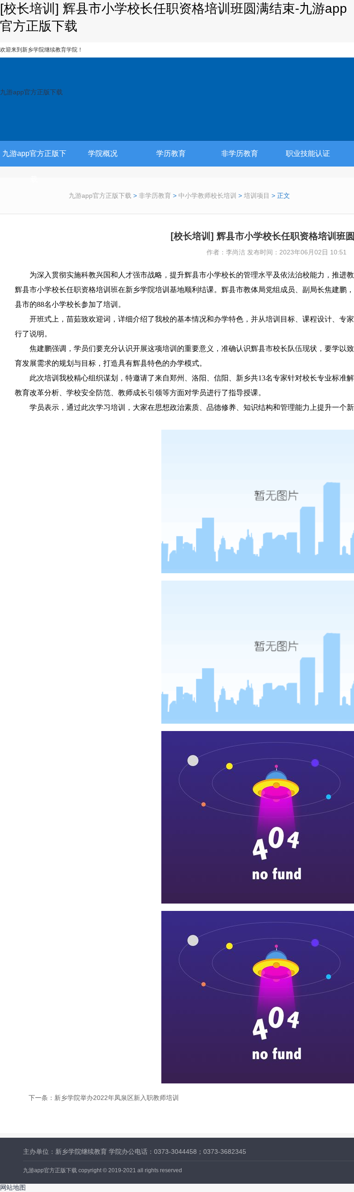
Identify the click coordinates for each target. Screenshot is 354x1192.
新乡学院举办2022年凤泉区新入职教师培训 (116, 1097)
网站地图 (13, 1187)
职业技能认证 (308, 153)
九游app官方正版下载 (31, 92)
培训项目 (257, 195)
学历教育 (171, 153)
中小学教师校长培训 (207, 195)
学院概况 (103, 153)
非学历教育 (239, 153)
